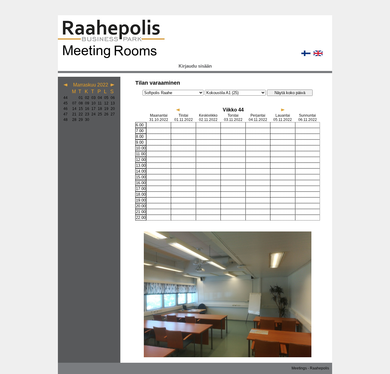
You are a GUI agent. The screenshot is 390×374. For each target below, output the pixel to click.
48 (65, 120)
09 (86, 103)
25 (98, 114)
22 (79, 114)
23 (86, 114)
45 (65, 103)
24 (92, 114)
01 (79, 98)
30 (86, 120)
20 (111, 109)
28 (73, 120)
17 (92, 109)
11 (98, 103)
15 (79, 109)
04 (98, 98)
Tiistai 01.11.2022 (183, 117)
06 (111, 98)
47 (65, 114)
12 (105, 103)
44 (65, 98)
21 (73, 114)
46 (65, 109)
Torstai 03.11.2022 (233, 117)
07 (73, 103)
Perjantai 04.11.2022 (258, 117)
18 (98, 109)
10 (92, 103)
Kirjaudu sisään (195, 66)
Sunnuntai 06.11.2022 (307, 117)
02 (86, 98)
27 (111, 114)
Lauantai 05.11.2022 (282, 117)
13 (111, 103)
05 (105, 98)
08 (79, 103)
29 (79, 120)
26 (105, 114)
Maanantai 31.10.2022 (158, 117)
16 (86, 109)
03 (92, 98)
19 (105, 109)
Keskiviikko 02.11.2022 (208, 117)
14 (73, 109)
